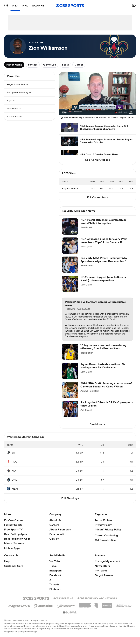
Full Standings (70, 498)
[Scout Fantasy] (124, 605)
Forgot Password (105, 575)
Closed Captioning (106, 535)
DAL (14, 479)
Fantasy (32, 64)
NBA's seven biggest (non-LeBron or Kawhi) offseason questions (103, 278)
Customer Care (13, 566)
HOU (15, 461)
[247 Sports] (19, 605)
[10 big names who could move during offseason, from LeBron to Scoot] (70, 352)
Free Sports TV (13, 529)
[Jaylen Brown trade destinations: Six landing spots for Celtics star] (70, 371)
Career (79, 64)
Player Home (14, 64)
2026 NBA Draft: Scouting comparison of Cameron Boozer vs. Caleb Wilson (106, 385)
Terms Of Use (103, 520)
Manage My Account (107, 561)
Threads (54, 584)
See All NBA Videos (97, 160)
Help (7, 561)
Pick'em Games (13, 520)
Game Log (49, 64)
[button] (6, 5)
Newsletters (102, 566)
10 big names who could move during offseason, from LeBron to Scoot (103, 347)
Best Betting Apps (15, 534)
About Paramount (60, 529)
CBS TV (54, 538)
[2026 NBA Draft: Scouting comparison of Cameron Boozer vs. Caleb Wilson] (70, 390)
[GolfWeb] (70, 612)
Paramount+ (56, 534)
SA (13, 452)
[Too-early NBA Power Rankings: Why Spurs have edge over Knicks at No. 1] (70, 265)
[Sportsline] (43, 605)
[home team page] (8, 453)
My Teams (101, 570)
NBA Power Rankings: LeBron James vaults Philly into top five (103, 221)
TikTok (53, 566)
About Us (55, 520)
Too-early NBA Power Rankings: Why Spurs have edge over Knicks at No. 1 (103, 259)
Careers (54, 525)
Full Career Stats (97, 197)
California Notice (105, 540)
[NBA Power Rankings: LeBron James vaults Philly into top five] (70, 226)
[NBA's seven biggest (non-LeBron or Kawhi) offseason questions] (70, 284)
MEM (15, 488)
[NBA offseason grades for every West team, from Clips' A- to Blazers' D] (70, 245)
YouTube (54, 561)
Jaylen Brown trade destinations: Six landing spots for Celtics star (102, 366)
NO (14, 470)
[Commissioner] (88, 604)
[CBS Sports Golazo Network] (97, 598)
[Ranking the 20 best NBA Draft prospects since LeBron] (70, 409)
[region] (97, 93)
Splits (65, 64)
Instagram (55, 570)
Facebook (55, 575)
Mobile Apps (12, 548)
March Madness (14, 543)
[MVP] (107, 604)
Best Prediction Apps (17, 538)
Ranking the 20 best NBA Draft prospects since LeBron (106, 404)
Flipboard (55, 589)
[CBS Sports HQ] (63, 598)
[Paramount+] (66, 605)
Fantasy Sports (13, 525)
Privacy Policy (103, 525)
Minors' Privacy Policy (108, 529)
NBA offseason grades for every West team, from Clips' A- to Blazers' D (103, 240)
